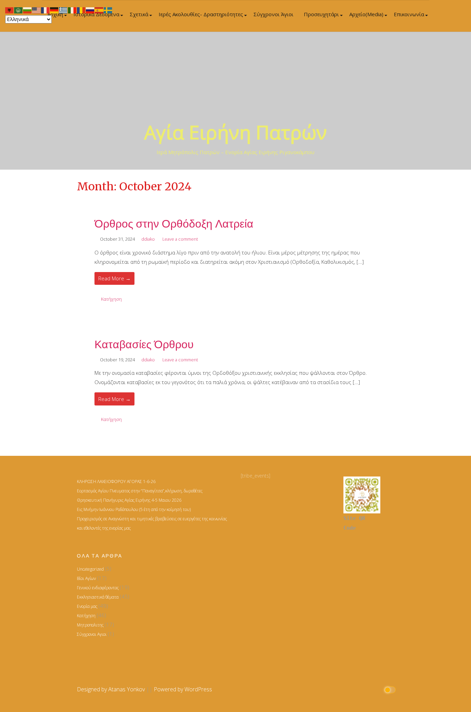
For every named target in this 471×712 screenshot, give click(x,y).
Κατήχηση (111, 299)
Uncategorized (90, 569)
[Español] (99, 9)
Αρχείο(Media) (366, 14)
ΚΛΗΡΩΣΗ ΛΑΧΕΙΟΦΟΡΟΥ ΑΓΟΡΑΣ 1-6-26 (116, 481)
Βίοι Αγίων (86, 578)
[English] (36, 9)
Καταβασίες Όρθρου (144, 344)
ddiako (148, 239)
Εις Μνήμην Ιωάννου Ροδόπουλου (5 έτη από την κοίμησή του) (134, 509)
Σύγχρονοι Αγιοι (92, 634)
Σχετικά (139, 14)
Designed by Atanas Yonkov (111, 689)
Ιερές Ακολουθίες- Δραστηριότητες (201, 14)
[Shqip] (9, 9)
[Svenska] (108, 9)
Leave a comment (180, 239)
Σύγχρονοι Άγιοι (273, 14)
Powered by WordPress (183, 689)
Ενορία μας (87, 606)
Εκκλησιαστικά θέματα (98, 597)
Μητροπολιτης (90, 625)
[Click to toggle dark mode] (391, 689)
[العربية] (18, 9)
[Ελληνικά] (63, 9)
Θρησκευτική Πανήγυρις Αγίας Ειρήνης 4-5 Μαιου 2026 (129, 500)
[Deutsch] (54, 9)
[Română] (81, 9)
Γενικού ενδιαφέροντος (98, 588)
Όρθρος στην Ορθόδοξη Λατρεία (173, 224)
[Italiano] (72, 9)
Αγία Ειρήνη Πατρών (235, 132)
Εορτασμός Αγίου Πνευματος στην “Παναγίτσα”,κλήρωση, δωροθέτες (139, 491)
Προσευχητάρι (321, 14)
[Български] (27, 9)
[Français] (45, 9)
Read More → (114, 278)
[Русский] (90, 9)
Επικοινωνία (409, 14)
